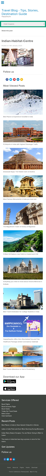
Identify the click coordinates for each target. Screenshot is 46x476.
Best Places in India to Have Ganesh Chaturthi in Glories (20, 425)
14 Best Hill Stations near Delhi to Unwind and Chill (20, 254)
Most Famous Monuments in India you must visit (19, 199)
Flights (22, 467)
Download (34, 467)
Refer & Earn (6, 414)
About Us (15, 467)
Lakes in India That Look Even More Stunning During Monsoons (23, 429)
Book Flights (6, 404)
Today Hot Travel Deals (9, 411)
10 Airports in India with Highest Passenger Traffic (20, 144)
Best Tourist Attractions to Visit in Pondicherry (19, 369)
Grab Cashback (7, 416)
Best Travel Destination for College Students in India (21, 312)
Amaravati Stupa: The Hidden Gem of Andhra (19, 172)
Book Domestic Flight (9, 407)
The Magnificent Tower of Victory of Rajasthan (19, 227)
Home (9, 467)
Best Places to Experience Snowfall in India (18, 117)
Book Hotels (6, 409)
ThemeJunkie (25, 472)
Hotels (28, 467)
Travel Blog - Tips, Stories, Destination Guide (20, 12)
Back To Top (33, 472)
